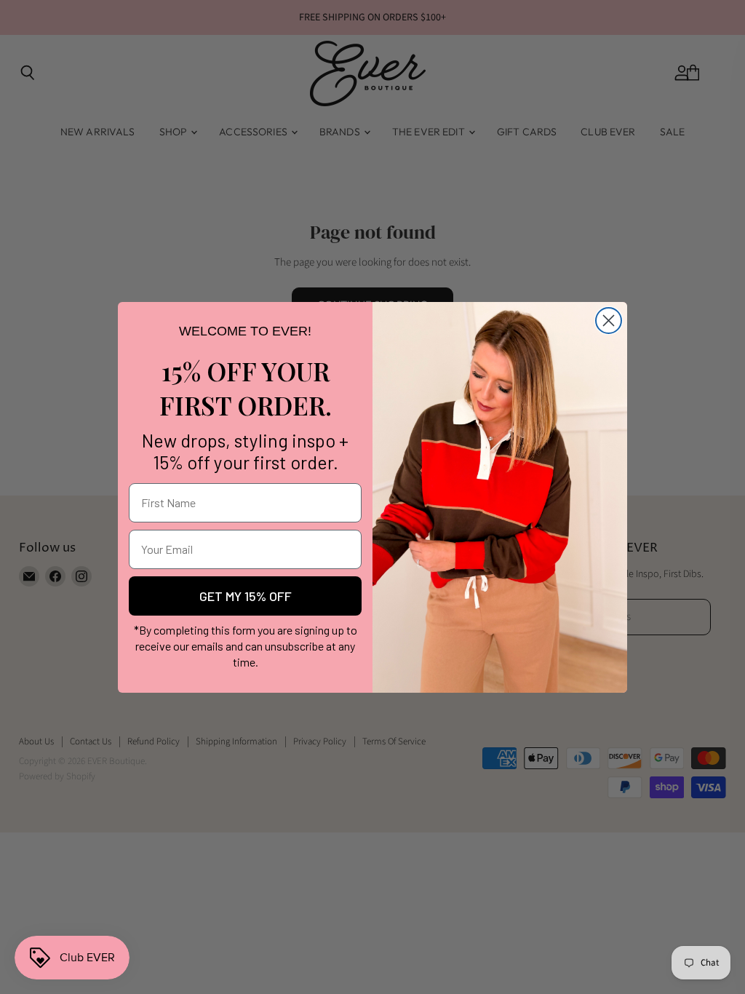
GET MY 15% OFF (245, 596)
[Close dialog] (608, 320)
